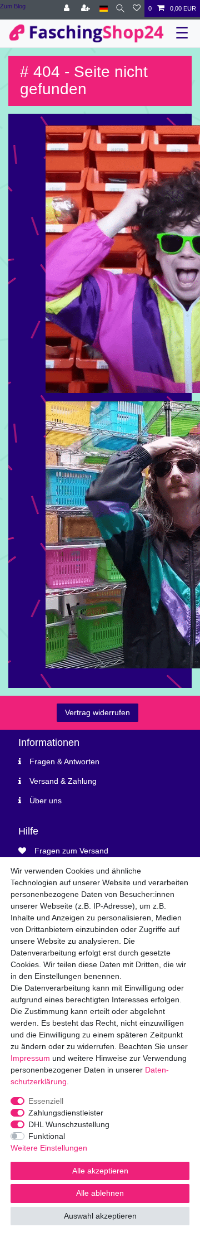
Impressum (30, 1058)
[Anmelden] (68, 8)
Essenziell (45, 1101)
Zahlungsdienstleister (65, 1112)
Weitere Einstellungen (49, 1147)
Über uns (45, 800)
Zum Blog (13, 6)
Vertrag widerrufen (97, 712)
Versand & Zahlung (63, 781)
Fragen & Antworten (64, 761)
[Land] (104, 8)
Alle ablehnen (100, 1193)
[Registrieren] (86, 8)
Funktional (46, 1136)
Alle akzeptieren (100, 1170)
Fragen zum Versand (71, 850)
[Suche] (120, 8)
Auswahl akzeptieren (100, 1215)
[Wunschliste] (136, 8)
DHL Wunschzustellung (68, 1124)
